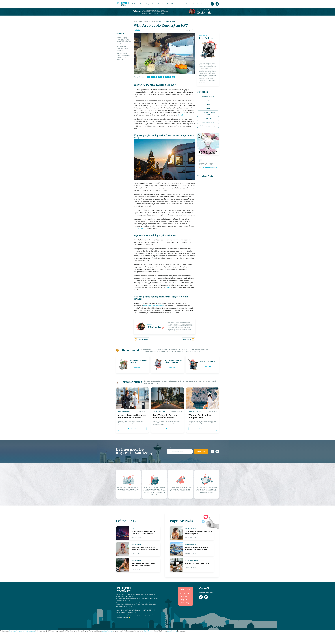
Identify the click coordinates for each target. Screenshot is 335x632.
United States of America (208, 126)
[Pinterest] (217, 4)
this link (180, 115)
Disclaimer (183, 596)
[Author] (163, 328)
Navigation (183, 600)
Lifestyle (147, 4)
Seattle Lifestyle (171, 4)
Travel (154, 4)
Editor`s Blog (184, 603)
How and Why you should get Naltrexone (22, 631)
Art (178, 4)
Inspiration (161, 4)
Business (134, 4)
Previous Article (143, 339)
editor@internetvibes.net (206, 592)
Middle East (207, 118)
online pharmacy (107, 631)
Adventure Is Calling (208, 96)
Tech (141, 4)
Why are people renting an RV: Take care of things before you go (124, 40)
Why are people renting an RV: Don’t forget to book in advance (123, 56)
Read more (137, 367)
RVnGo (168, 287)
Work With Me (184, 593)
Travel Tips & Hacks (208, 122)
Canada (208, 104)
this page (139, 228)
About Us (193, 4)
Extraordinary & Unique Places (208, 113)
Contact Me (200, 4)
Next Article (187, 339)
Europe (208, 108)
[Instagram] (212, 4)
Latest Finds (185, 4)
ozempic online (172, 631)
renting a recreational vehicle (154, 306)
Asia (208, 100)
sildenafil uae (148, 631)
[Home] (123, 4)
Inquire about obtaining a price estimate (122, 48)
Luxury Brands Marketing (209, 167)
